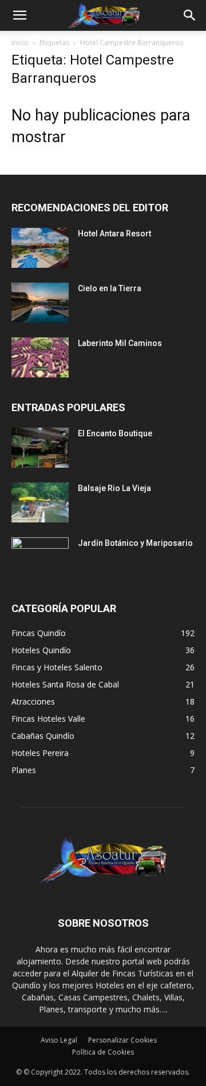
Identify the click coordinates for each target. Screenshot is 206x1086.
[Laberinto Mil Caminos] (40, 357)
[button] (19, 15)
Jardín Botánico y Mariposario (135, 543)
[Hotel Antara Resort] (40, 248)
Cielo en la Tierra (109, 288)
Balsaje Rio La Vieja (114, 488)
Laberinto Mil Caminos (120, 343)
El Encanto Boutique (115, 433)
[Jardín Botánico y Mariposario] (40, 557)
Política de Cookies (103, 1052)
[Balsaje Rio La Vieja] (40, 502)
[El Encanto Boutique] (40, 448)
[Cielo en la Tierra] (40, 303)
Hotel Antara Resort (114, 233)
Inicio (20, 42)
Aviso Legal (59, 1040)
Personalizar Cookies (122, 1040)
